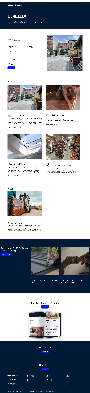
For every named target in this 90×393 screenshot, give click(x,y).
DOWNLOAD (45, 306)
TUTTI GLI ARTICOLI (6, 254)
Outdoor (33, 277)
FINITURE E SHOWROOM (32, 378)
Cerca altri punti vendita (76, 1)
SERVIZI (47, 376)
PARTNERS (48, 378)
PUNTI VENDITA (49, 379)
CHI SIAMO (48, 375)
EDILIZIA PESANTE (30, 375)
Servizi (68, 5)
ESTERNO (29, 381)
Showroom (62, 5)
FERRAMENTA (30, 380)
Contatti (57, 5)
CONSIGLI (67, 375)
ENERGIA (29, 379)
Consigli (80, 5)
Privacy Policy (46, 391)
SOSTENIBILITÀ (49, 380)
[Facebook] (64, 391)
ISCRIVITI (44, 351)
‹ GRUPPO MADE (11, 1)
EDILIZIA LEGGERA (30, 376)
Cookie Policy (51, 391)
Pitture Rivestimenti (65, 277)
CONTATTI (68, 376)
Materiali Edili (74, 5)
